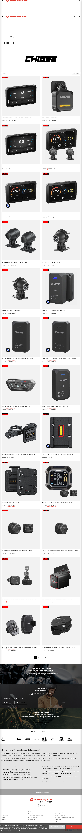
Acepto (74, 827)
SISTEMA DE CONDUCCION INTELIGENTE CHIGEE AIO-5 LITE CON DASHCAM (60, 166)
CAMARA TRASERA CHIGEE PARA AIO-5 (11, 310)
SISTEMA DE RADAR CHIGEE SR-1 (50, 117)
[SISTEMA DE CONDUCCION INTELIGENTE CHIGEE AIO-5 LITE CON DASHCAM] (61, 144)
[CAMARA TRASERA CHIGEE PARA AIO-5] (21, 288)
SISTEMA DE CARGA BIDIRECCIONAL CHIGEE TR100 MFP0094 (57, 599)
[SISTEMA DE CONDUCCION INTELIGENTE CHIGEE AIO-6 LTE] (21, 96)
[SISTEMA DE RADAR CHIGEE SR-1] (61, 96)
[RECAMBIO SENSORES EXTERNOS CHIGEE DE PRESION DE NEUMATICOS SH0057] (61, 529)
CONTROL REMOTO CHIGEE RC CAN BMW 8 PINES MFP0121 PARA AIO (19, 358)
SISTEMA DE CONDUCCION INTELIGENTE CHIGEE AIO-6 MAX (16, 166)
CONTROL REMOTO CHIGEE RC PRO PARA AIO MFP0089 (16, 406)
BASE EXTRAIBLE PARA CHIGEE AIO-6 (11, 502)
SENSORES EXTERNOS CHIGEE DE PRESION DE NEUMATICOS (17, 550)
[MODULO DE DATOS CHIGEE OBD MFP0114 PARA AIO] (61, 385)
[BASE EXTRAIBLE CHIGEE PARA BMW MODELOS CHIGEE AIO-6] (61, 433)
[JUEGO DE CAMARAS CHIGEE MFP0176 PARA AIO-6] (21, 240)
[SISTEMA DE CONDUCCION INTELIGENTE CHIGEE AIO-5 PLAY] (61, 192)
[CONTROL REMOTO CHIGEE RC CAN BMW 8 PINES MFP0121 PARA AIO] (21, 336)
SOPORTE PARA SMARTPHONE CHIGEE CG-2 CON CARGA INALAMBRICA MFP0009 (20, 648)
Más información (4, 831)
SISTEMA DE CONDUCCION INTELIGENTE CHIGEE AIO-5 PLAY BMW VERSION (20, 214)
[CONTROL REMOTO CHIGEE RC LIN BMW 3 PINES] (61, 288)
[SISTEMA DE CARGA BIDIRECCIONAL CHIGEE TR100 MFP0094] (61, 577)
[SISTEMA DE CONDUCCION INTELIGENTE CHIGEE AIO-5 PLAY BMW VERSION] (21, 192)
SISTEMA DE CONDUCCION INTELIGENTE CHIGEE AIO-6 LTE (16, 117)
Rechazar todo (57, 827)
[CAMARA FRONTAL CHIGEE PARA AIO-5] (61, 240)
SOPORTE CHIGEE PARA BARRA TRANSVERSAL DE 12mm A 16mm (58, 647)
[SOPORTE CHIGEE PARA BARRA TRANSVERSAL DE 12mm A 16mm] (61, 625)
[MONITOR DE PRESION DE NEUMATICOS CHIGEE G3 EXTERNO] (61, 481)
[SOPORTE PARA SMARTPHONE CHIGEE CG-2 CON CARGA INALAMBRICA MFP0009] (21, 625)
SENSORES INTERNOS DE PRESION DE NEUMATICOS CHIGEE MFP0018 (19, 599)
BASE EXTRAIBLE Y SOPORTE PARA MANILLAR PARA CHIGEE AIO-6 (18, 454)
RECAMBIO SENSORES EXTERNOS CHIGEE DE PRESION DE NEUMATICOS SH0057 (60, 551)
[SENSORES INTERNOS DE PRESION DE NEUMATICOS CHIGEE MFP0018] (21, 577)
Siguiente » (44, 657)
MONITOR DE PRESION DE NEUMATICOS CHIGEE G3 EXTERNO (57, 502)
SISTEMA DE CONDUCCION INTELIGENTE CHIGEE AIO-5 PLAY (57, 214)
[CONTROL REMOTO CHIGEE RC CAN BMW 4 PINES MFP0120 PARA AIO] (61, 336)
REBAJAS (5, 77)
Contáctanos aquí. (65, 773)
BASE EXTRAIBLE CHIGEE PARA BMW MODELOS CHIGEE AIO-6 (57, 454)
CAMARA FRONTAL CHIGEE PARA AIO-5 (52, 262)
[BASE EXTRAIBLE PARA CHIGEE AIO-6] (21, 481)
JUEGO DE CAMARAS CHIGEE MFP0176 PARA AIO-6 (14, 262)
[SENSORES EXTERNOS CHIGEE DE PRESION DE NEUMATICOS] (21, 529)
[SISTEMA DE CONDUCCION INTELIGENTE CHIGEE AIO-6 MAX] (21, 144)
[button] (8, 678)
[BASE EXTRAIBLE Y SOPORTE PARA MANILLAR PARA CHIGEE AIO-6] (21, 433)
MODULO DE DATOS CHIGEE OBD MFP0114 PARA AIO (55, 406)
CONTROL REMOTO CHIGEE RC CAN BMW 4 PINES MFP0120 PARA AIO (59, 358)
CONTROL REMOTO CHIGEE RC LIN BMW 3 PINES (54, 310)
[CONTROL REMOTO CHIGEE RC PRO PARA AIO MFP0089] (21, 385)
